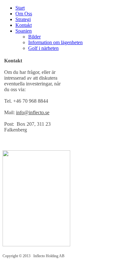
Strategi (23, 19)
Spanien (23, 31)
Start (20, 8)
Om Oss (23, 13)
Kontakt (23, 25)
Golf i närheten (43, 48)
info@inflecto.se (32, 112)
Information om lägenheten (55, 42)
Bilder (34, 36)
